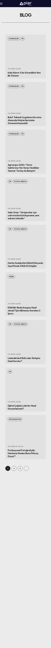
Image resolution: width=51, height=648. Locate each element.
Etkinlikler (14, 38)
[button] (48, 3)
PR (22, 38)
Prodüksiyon (15, 419)
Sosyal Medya (20, 181)
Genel (11, 276)
